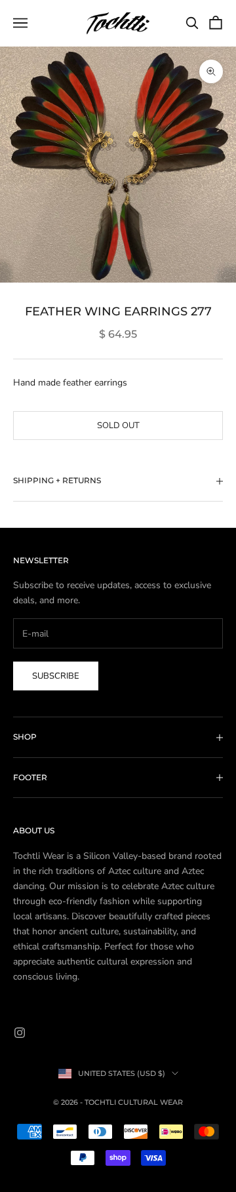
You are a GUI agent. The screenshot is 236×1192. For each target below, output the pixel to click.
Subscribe (55, 676)
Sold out (118, 425)
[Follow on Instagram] (19, 1032)
